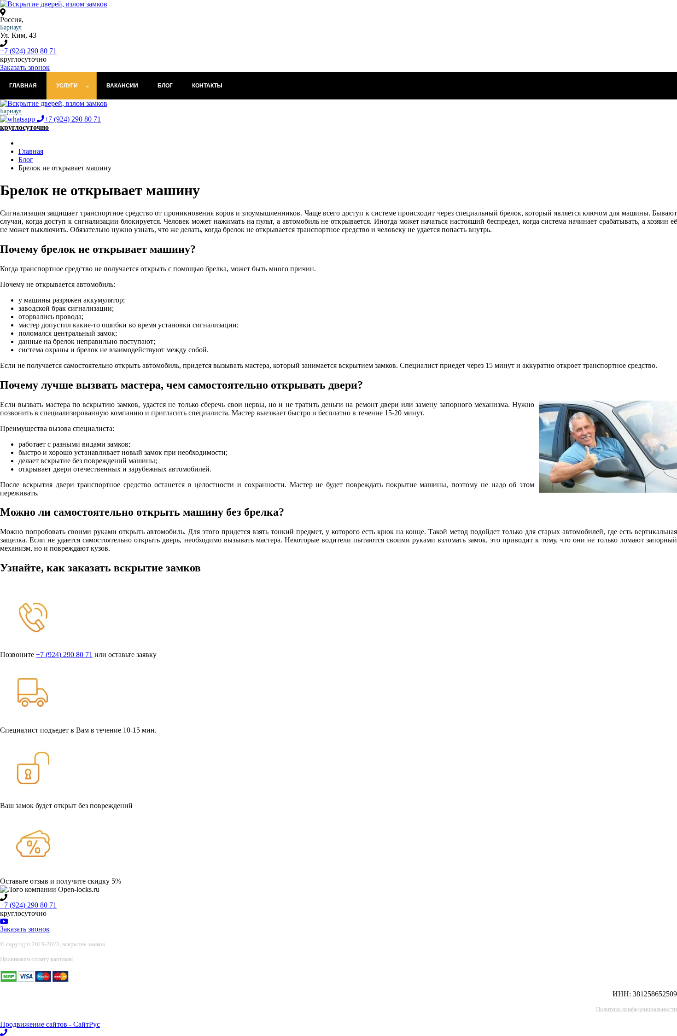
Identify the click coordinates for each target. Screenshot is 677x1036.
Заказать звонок (25, 67)
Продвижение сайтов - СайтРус (50, 1024)
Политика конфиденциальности (636, 1009)
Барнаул (11, 27)
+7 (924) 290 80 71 (28, 51)
